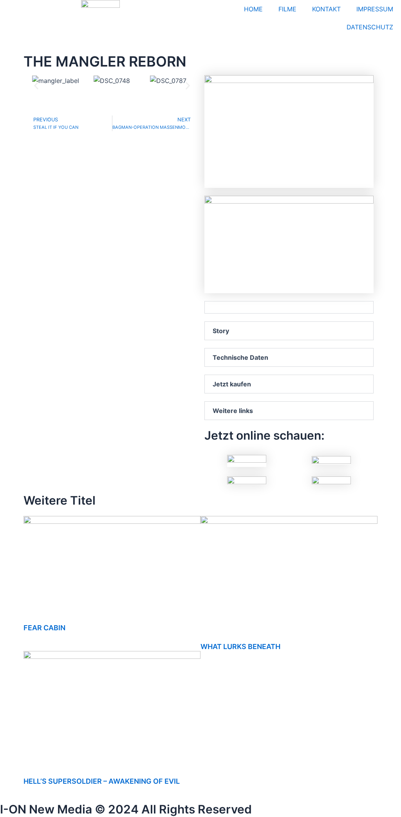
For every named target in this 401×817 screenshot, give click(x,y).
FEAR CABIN (44, 628)
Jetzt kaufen (232, 384)
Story (221, 331)
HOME (253, 9)
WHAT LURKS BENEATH (240, 646)
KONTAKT (326, 9)
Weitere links (233, 411)
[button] (36, 85)
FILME (287, 9)
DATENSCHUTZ (370, 27)
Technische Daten (240, 357)
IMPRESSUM (374, 9)
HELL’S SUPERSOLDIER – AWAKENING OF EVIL (101, 781)
